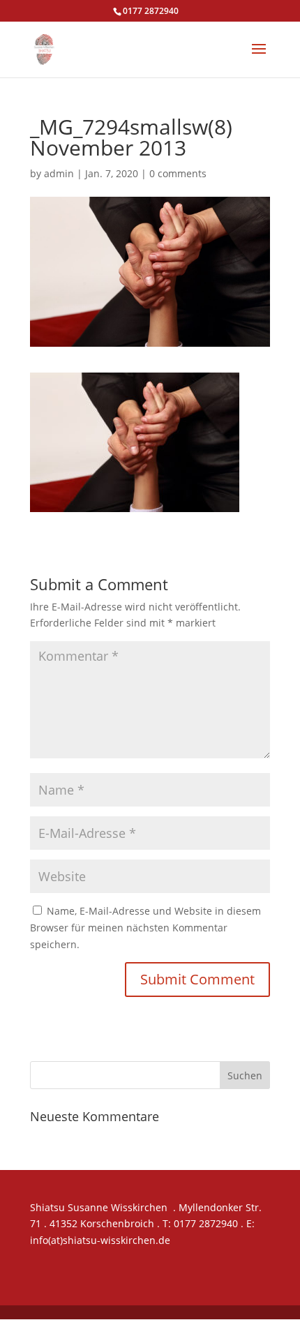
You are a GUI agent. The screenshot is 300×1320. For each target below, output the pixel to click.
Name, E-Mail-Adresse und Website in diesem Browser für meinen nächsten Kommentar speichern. (145, 927)
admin (59, 173)
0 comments (178, 173)
